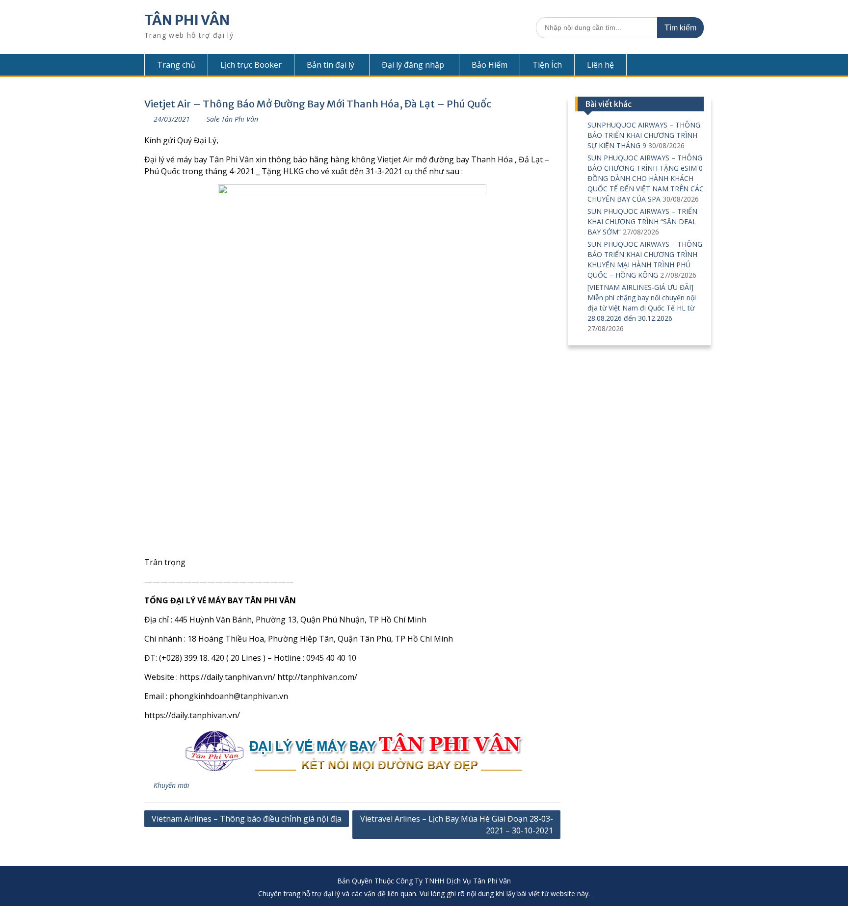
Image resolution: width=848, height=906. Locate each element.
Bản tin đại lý (330, 64)
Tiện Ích (547, 64)
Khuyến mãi (171, 785)
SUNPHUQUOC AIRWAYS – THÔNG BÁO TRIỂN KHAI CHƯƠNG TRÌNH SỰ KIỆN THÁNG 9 (643, 135)
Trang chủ (176, 64)
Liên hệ (600, 64)
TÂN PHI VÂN (187, 20)
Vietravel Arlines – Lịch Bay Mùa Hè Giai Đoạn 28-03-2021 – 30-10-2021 (456, 824)
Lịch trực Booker (251, 64)
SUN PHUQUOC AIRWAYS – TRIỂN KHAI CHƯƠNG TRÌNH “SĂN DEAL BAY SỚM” (642, 221)
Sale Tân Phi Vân (232, 119)
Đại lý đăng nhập (413, 64)
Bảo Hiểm (489, 64)
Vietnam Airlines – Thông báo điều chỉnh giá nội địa (247, 818)
